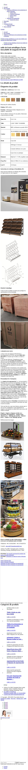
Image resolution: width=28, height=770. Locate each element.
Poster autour (13, 15)
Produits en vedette (5, 698)
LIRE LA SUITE (11, 617)
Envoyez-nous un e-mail (7, 79)
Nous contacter (7, 26)
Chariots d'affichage (15, 14)
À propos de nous (8, 24)
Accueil (6, 7)
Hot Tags (13, 698)
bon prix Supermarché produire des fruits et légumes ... (14, 677)
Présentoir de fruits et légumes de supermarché (12, 563)
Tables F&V (13, 12)
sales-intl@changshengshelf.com (14, 546)
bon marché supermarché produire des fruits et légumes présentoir (13, 554)
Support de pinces (14, 19)
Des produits (7, 8)
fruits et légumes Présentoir (7, 562)
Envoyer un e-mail (5, 717)
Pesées (11, 17)
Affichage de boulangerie (13, 18)
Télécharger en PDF (18, 79)
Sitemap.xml (19, 698)
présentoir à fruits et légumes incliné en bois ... (15, 638)
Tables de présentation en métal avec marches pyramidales (15, 625)
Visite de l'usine (11, 25)
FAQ (5, 22)
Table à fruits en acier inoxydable (14, 613)
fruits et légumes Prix (6, 560)
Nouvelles (6, 21)
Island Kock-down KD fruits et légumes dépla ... (15, 650)
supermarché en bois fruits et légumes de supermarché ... (15, 662)
